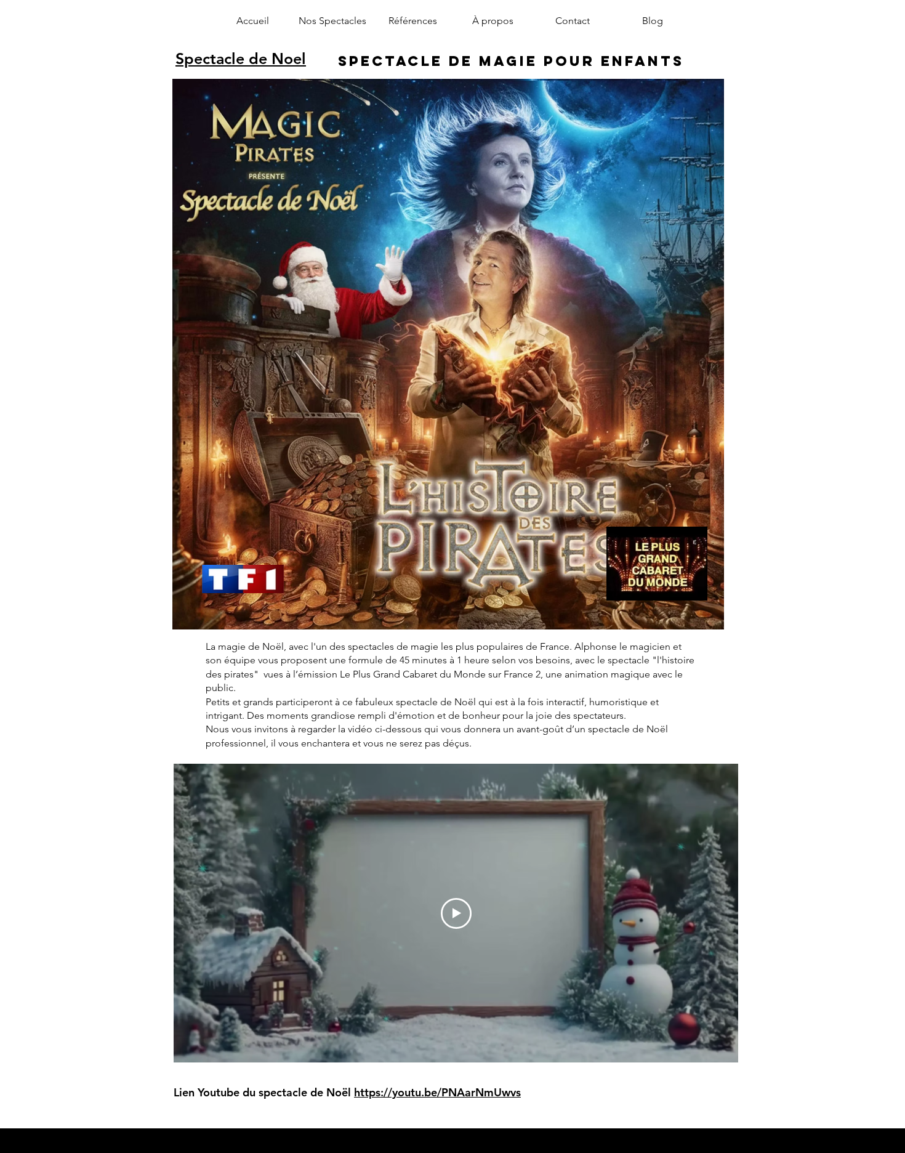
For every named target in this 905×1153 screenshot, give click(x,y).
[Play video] (456, 913)
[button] (332, 21)
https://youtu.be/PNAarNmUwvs (437, 1092)
